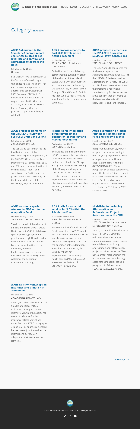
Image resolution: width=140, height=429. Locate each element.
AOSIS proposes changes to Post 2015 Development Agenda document (68, 53)
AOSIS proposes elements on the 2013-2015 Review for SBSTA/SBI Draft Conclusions (110, 53)
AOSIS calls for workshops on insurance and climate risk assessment (29, 287)
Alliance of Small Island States (39, 6)
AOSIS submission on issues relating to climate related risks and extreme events (109, 133)
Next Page (122, 359)
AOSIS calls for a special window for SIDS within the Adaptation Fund (28, 209)
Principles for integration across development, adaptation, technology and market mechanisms (69, 135)
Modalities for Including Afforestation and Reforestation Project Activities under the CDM (107, 211)
